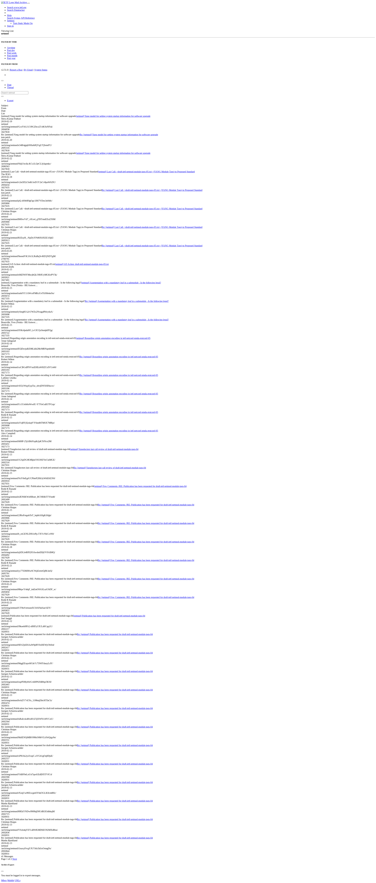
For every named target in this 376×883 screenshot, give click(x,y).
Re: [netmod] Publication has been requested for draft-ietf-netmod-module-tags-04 (115, 634)
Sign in (10, 26)
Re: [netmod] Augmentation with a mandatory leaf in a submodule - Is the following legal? (127, 301)
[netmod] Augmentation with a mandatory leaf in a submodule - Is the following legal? (121, 282)
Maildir (10, 880)
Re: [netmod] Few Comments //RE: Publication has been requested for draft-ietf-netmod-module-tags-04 (146, 504)
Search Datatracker (16, 10)
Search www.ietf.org (16, 7)
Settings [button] (10, 20)
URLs (17, 880)
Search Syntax (13, 18)
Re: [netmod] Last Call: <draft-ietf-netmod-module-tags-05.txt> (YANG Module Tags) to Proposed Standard (152, 190)
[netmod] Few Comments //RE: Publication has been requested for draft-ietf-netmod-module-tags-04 (140, 486)
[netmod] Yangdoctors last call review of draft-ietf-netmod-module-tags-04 (104, 449)
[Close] (2, 871)
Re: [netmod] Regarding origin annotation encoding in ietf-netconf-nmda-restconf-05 (119, 356)
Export (10, 100)
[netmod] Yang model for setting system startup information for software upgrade (113, 116)
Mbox (4, 880)
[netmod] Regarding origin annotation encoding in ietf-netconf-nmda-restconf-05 (113, 338)
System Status (40, 70)
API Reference (28, 18)
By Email (28, 70)
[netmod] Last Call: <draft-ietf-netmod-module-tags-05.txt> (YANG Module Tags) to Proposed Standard (146, 171)
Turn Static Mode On (23, 23)
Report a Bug (16, 70)
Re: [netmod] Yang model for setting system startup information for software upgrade (119, 134)
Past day (11, 50)
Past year (11, 58)
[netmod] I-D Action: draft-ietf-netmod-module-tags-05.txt (82, 264)
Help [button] (9, 15)
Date (9, 85)
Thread (10, 87)
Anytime (11, 47)
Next (14, 859)
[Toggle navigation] (28, 3)
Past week (11, 53)
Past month (12, 55)
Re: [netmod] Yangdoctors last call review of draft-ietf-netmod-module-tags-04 (110, 467)
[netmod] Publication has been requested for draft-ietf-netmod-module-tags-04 (109, 616)
